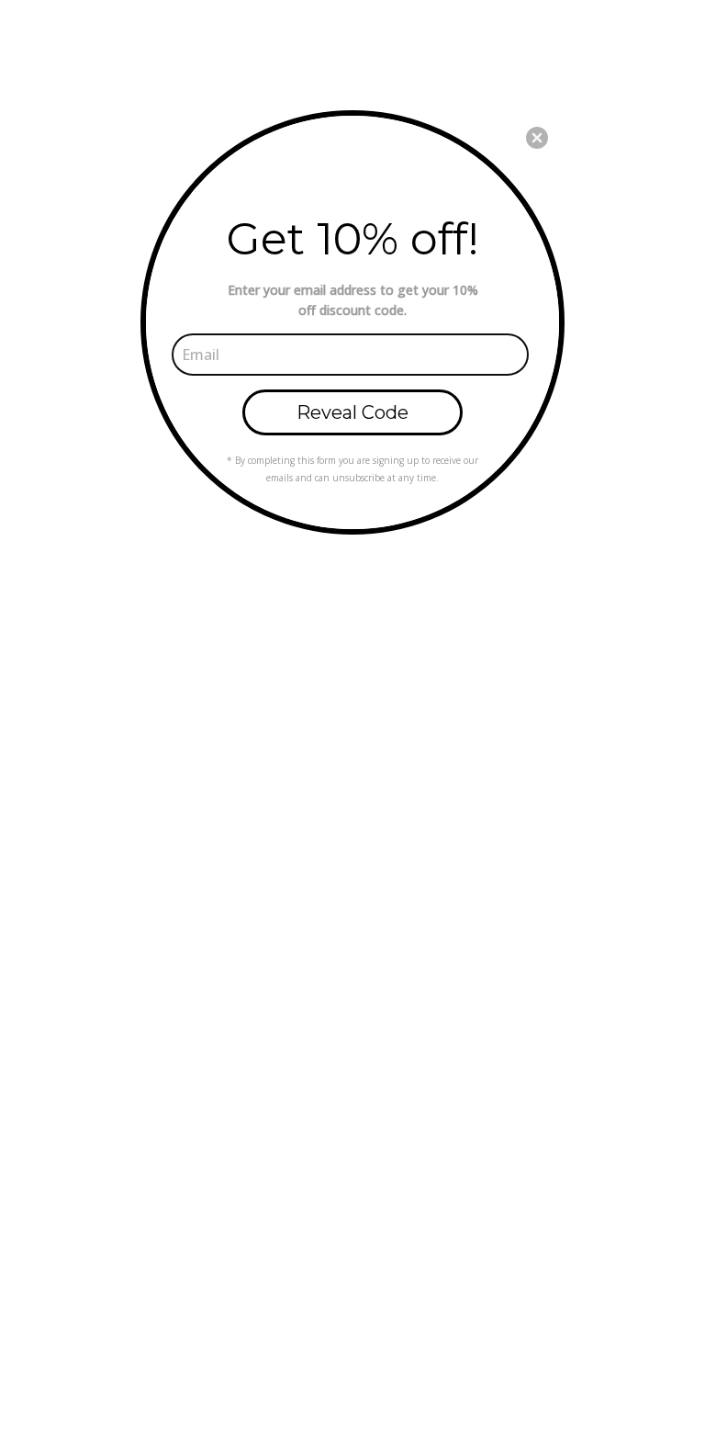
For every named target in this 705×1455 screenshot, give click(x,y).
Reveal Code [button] (352, 412)
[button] (537, 138)
